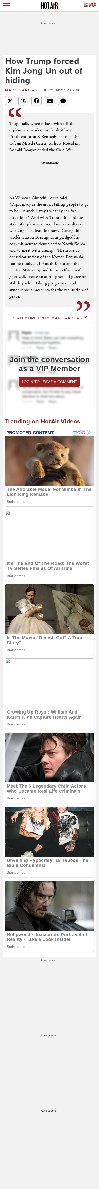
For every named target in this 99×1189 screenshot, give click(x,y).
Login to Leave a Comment (49, 381)
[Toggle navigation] (6, 5)
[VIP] (90, 5)
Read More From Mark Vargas (47, 318)
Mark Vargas (22, 90)
